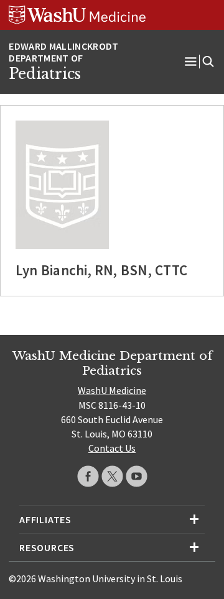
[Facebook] (88, 476)
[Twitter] (112, 476)
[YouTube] (136, 476)
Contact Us (112, 448)
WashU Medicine (112, 390)
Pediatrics (45, 74)
